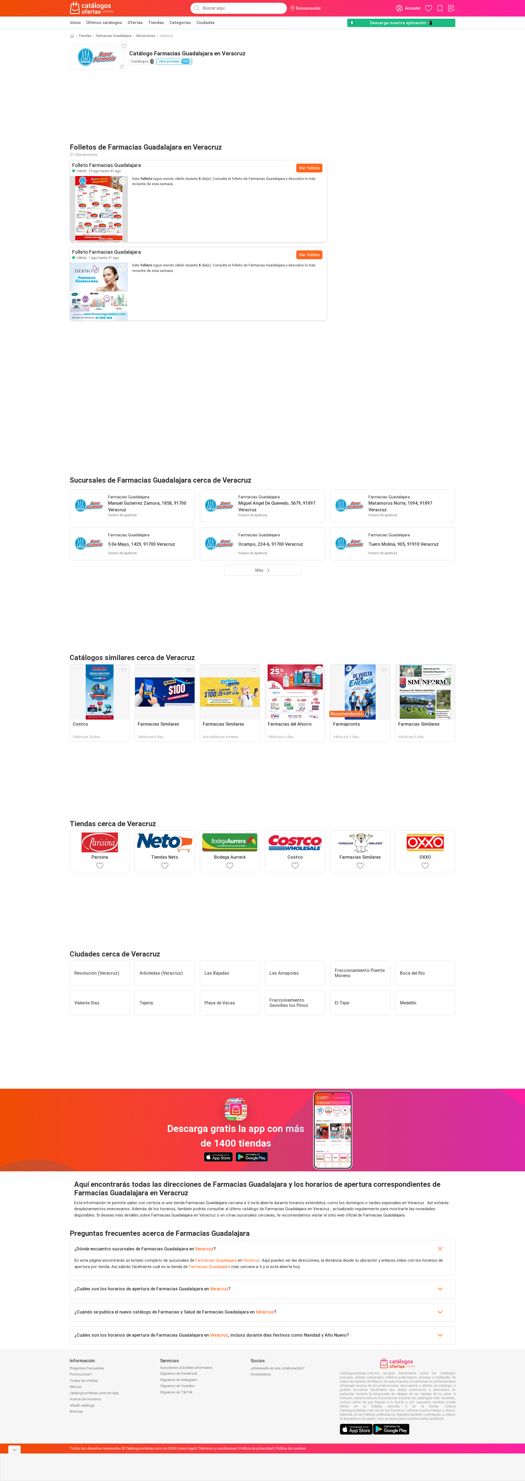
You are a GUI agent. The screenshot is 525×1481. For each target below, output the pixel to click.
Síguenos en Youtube (177, 1386)
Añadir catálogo (82, 1405)
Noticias (76, 1411)
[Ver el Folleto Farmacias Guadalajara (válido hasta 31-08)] (99, 209)
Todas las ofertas (84, 1381)
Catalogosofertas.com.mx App (94, 1393)
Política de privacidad (256, 1448)
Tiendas (156, 22)
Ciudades (205, 22)
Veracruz (204, 1249)
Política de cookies (291, 1448)
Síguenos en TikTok (176, 1392)
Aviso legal (187, 1448)
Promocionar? (81, 1374)
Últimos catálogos (104, 22)
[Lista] (451, 8)
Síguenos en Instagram (178, 1380)
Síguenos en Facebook (178, 1373)
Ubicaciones (145, 36)
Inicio (75, 22)
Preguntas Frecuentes (87, 1368)
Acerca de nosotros (85, 1399)
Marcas (76, 1387)
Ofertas (135, 22)
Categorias (180, 22)
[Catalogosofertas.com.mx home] (92, 8)
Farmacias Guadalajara (113, 36)
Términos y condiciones (217, 1448)
